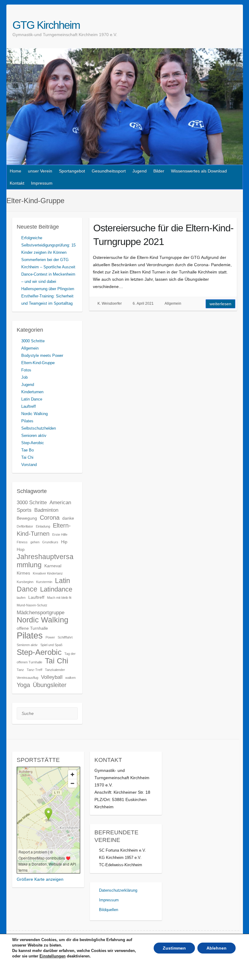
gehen (34, 542)
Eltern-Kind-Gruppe (38, 362)
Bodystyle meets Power (42, 355)
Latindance (56, 589)
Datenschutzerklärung (118, 890)
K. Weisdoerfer (109, 303)
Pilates (27, 421)
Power (50, 637)
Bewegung (27, 518)
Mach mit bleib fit (59, 597)
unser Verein (40, 171)
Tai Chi (27, 457)
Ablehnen (216, 948)
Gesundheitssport (109, 171)
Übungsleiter (50, 685)
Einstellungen (52, 956)
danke (68, 518)
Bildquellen (108, 909)
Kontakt (17, 183)
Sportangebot (72, 171)
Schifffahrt (65, 637)
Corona (50, 517)
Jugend (139, 171)
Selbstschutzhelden (38, 428)
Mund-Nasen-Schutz (32, 605)
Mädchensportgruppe (40, 612)
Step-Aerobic (32, 443)
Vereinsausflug (27, 677)
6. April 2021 (143, 303)
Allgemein (173, 303)
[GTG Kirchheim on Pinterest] (239, 25)
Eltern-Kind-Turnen (44, 529)
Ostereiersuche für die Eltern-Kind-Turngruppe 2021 (163, 235)
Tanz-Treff (34, 670)
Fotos (26, 370)
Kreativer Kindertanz (48, 573)
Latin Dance (31, 399)
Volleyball (52, 677)
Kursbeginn (25, 582)
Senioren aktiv (33, 435)
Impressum (42, 183)
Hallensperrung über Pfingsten (47, 289)
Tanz (20, 670)
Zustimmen (174, 948)
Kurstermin (44, 582)
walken (70, 677)
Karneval (52, 565)
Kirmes (23, 573)
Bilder (158, 171)
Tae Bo (27, 450)
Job (24, 377)
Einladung (43, 526)
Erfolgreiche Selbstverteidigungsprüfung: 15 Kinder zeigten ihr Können (48, 245)
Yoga (23, 685)
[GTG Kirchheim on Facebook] (232, 25)
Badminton (46, 510)
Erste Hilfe (59, 534)
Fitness (22, 542)
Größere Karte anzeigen (40, 879)
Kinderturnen (32, 392)
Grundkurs (50, 542)
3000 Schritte (33, 341)
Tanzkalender (55, 670)
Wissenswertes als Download (199, 171)
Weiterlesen (220, 303)
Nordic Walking (34, 413)
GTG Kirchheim (46, 25)
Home (15, 171)
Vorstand (29, 464)
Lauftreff (28, 406)
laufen (21, 597)
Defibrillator (25, 526)
